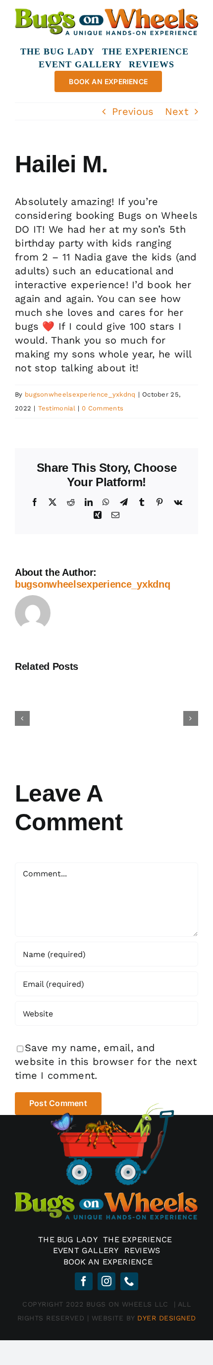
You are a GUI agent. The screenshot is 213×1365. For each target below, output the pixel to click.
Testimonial (56, 408)
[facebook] (84, 1281)
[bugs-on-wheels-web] (106, 11)
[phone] (129, 1281)
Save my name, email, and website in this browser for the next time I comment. (106, 1061)
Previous (133, 111)
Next (176, 111)
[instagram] (106, 1281)
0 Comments (102, 408)
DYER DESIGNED (166, 1318)
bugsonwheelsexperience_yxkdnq (80, 394)
